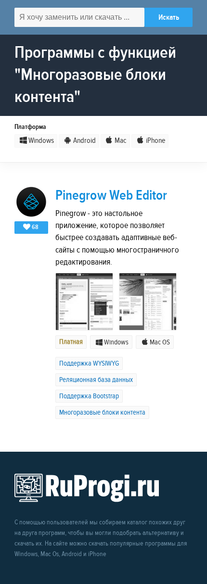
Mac (121, 140)
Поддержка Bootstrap (89, 396)
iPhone (155, 140)
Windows (41, 140)
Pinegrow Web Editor (111, 195)
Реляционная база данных (96, 380)
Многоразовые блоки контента (102, 412)
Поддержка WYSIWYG (89, 363)
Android (84, 140)
